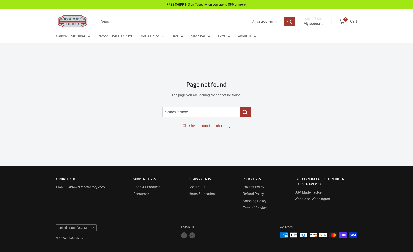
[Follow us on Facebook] (184, 235)
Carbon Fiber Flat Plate (115, 36)
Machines (198, 36)
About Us (245, 36)
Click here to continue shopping (206, 126)
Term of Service (255, 208)
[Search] (289, 21)
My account (313, 23)
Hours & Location (202, 194)
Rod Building (149, 36)
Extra (222, 36)
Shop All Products (146, 187)
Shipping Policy (255, 201)
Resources (141, 194)
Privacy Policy (253, 187)
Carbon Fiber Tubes (70, 36)
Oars (175, 36)
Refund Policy (253, 194)
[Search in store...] (245, 112)
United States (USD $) (72, 227)
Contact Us (197, 187)
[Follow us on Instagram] (192, 235)
